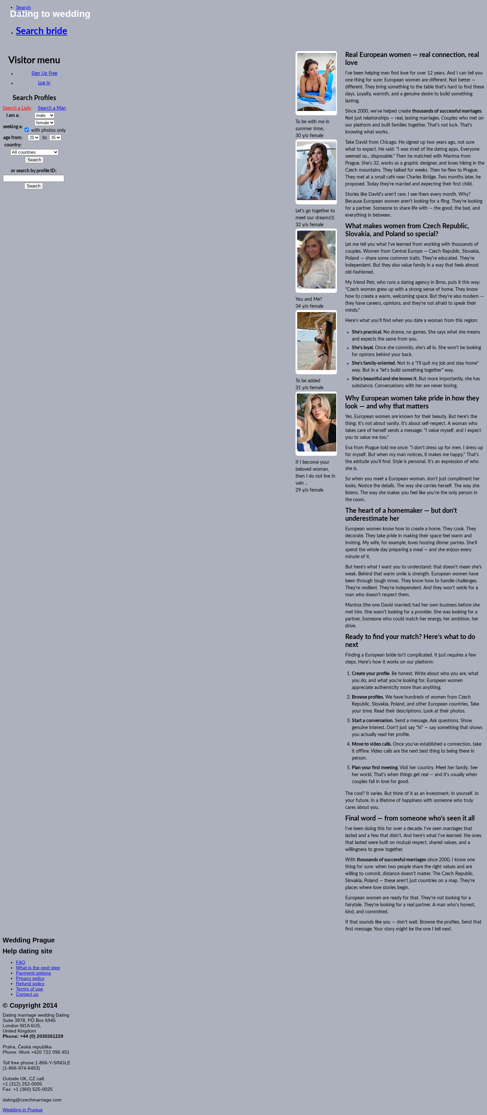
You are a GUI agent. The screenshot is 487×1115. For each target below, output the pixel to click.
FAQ (20, 962)
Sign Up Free (44, 73)
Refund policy (30, 983)
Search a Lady (17, 108)
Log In (44, 83)
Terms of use (29, 988)
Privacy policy (30, 978)
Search (23, 7)
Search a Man (52, 108)
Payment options (33, 973)
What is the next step (38, 967)
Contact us (27, 994)
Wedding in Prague (23, 1109)
